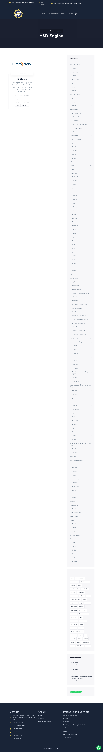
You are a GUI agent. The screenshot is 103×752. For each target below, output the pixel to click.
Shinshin (74, 248)
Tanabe (73, 87)
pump (79, 638)
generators (17, 102)
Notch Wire (75, 327)
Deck (71, 274)
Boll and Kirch (75, 297)
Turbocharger (74, 516)
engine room (74, 603)
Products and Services (76, 711)
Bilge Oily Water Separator (80, 293)
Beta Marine (74, 109)
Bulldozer (74, 300)
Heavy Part (73, 282)
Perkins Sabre (77, 128)
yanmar (88, 645)
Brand (59, 31)
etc (72, 398)
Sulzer (73, 256)
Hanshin (74, 196)
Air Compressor (75, 64)
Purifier (72, 501)
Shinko (73, 244)
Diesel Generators (25, 95)
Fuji (72, 188)
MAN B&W (74, 218)
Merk (71, 464)
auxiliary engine (75, 588)
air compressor (75, 581)
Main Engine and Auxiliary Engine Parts (80, 386)
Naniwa (73, 229)
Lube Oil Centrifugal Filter (79, 319)
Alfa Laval (74, 177)
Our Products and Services (56, 14)
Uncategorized (75, 535)
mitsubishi (73, 635)
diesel (16, 95)
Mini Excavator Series (78, 323)
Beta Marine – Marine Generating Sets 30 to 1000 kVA (81, 678)
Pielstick (74, 241)
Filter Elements (76, 312)
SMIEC (42, 711)
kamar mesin (82, 610)
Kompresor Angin (77, 342)
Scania (75, 132)
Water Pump (80, 645)
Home (43, 14)
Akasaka (74, 147)
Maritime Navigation (76, 460)
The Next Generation (78, 330)
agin (72, 578)
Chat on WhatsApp (76, 692)
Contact (14, 711)
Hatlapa (74, 76)
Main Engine (24, 105)
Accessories (75, 285)
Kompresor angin (83, 613)
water (72, 645)
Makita (73, 214)
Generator (25, 98)
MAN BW (81, 628)
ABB (72, 169)
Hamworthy (75, 72)
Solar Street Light (76, 512)
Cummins (76, 121)
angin (79, 585)
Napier (73, 233)
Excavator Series (76, 308)
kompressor (74, 617)
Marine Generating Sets (79, 113)
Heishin (73, 203)
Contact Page (72, 14)
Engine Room (74, 278)
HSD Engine (22, 79)
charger (73, 592)
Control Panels (77, 117)
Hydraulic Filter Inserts (78, 315)
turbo (78, 642)
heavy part (74, 610)
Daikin (73, 68)
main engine (74, 620)
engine (17, 98)
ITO (72, 211)
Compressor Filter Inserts (79, 304)
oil (85, 635)
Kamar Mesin (74, 338)
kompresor (73, 613)
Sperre (73, 83)
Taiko (73, 259)
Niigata (73, 237)
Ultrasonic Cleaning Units (79, 334)
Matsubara (75, 79)
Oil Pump (73, 638)
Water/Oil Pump (75, 539)
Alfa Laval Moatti (76, 289)
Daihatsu (74, 151)
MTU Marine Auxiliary (80, 124)
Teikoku (74, 267)
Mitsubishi (74, 226)
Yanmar (73, 91)
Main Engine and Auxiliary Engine (79, 373)
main (17, 105)
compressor (81, 592)
